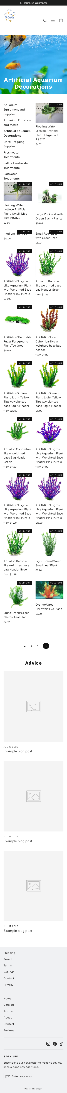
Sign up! (11, 1056)
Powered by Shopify (33, 1089)
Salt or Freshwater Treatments (16, 165)
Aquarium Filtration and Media (17, 122)
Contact (9, 978)
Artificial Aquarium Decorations (17, 133)
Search (8, 959)
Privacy (8, 984)
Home (7, 998)
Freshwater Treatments (12, 155)
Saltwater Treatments (12, 176)
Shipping (9, 952)
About (8, 1017)
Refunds (9, 972)
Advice (8, 1011)
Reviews (9, 1030)
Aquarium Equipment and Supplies (14, 109)
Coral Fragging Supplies (14, 144)
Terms (8, 965)
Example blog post (18, 751)
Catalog (9, 1004)
